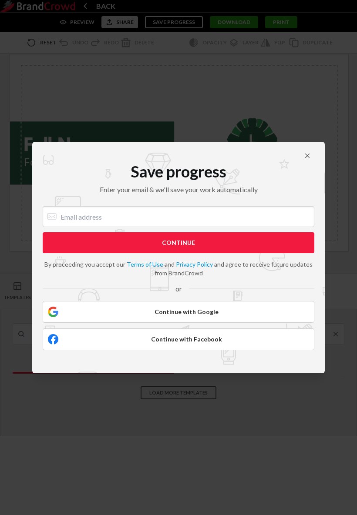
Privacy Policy (194, 264)
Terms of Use (145, 264)
